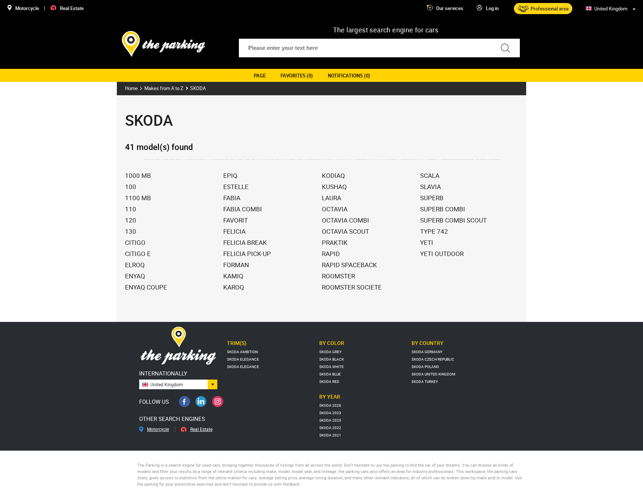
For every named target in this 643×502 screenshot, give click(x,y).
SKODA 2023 (330, 412)
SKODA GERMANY (427, 351)
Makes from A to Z (163, 88)
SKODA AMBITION (242, 351)
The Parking (164, 44)
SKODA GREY (330, 351)
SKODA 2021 (330, 435)
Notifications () (349, 75)
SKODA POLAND (425, 366)
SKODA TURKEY (425, 381)
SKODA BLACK (331, 359)
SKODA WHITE (331, 366)
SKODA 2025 (330, 420)
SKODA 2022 (330, 427)
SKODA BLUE (330, 374)
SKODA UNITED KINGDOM (433, 374)
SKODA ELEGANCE (243, 359)
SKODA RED (329, 381)
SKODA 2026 (330, 405)
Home (131, 88)
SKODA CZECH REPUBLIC (433, 359)
